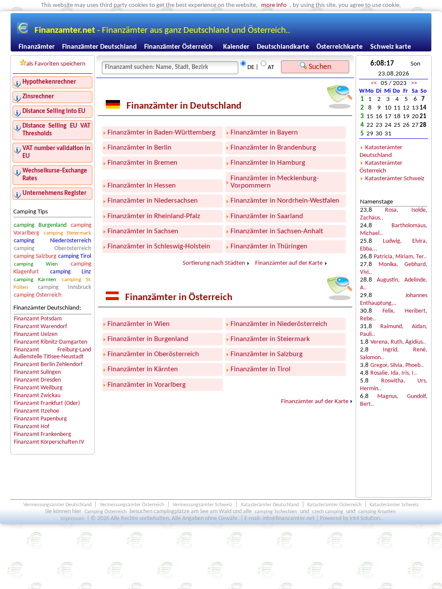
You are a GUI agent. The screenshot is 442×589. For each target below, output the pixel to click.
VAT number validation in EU (56, 152)
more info (274, 5)
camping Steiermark (68, 233)
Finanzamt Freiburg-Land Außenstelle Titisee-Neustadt (53, 353)
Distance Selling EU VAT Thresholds (56, 130)
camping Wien (36, 264)
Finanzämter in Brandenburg (273, 147)
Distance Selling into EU (53, 111)
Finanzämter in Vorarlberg (146, 384)
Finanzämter (37, 47)
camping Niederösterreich (53, 241)
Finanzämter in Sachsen (142, 231)
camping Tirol (74, 256)
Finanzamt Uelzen (35, 334)
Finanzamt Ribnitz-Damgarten (50, 342)
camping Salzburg (35, 256)
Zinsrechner (38, 97)
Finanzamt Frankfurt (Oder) (47, 403)
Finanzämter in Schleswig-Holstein (158, 246)
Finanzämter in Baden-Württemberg (161, 132)
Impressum (72, 518)
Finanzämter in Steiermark (270, 339)
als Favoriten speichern (55, 64)
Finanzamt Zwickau (37, 395)
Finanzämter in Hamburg (267, 162)
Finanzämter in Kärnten (142, 369)
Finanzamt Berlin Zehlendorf (48, 364)
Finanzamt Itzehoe (36, 411)
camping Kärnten (35, 279)
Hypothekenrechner (49, 82)
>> (414, 83)
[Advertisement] (393, 458)
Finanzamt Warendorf (40, 326)
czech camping (327, 511)
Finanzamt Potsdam (38, 319)
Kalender (236, 47)
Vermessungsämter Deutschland (57, 505)
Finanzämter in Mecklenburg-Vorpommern (274, 182)
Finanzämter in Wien (138, 324)
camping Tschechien (276, 511)
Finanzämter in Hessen (141, 185)
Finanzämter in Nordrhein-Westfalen (284, 200)
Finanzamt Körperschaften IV (49, 442)
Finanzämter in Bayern (264, 132)
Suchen (319, 67)
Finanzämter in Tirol (260, 369)
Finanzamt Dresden (37, 380)
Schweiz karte (390, 47)
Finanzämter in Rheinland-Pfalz (153, 216)
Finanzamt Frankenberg (42, 434)
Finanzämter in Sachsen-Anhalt (276, 231)
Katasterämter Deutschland (381, 151)
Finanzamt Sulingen (37, 372)
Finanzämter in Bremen (142, 162)
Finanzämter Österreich (178, 47)
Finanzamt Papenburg (40, 419)
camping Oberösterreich (53, 248)
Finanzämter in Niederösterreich (278, 324)
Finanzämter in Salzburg (266, 354)
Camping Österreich (105, 511)
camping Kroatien (376, 511)
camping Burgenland (40, 225)
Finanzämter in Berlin (139, 147)
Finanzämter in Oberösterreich (153, 354)
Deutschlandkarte (283, 47)
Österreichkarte (339, 47)
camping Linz (70, 272)
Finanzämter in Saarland (266, 216)
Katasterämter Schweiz (394, 178)
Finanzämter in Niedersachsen (152, 200)
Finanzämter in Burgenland (147, 339)
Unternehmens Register (54, 193)
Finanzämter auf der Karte (288, 263)
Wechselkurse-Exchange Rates (54, 175)
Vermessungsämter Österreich (132, 505)
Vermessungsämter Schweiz (202, 505)
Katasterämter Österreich (381, 167)
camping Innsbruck (65, 287)
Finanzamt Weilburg (38, 388)
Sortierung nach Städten (214, 263)
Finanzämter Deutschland (99, 47)
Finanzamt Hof (31, 426)
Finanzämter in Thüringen (268, 246)
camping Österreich (37, 295)
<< (374, 83)
